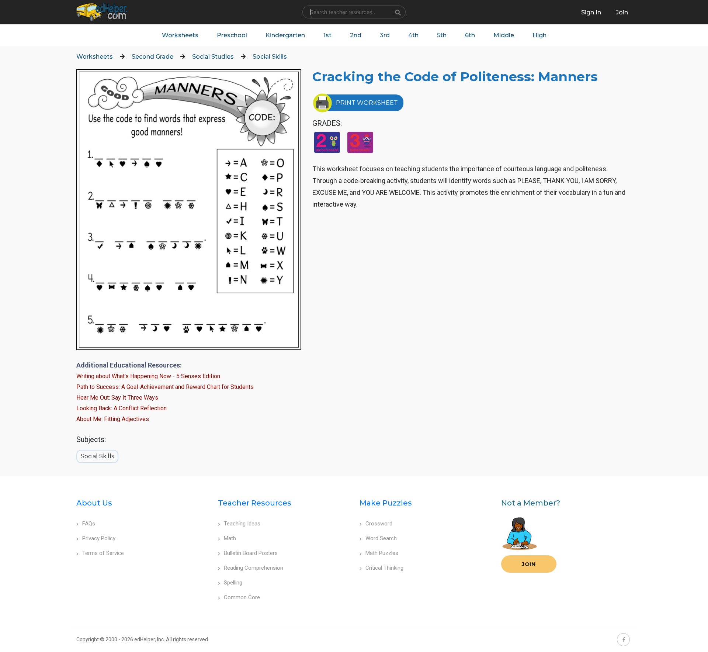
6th (470, 35)
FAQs (88, 523)
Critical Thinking (384, 568)
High (539, 35)
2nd (355, 35)
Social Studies (213, 56)
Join (529, 564)
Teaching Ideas (242, 523)
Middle (503, 35)
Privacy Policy (98, 538)
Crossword (378, 523)
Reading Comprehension (253, 568)
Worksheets (180, 35)
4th (413, 35)
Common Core (242, 597)
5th (442, 35)
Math (230, 538)
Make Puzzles (386, 503)
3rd (385, 35)
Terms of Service (103, 553)
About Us (94, 503)
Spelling (233, 582)
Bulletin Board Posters (251, 553)
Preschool (232, 35)
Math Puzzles (381, 553)
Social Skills (270, 56)
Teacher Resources (254, 503)
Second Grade (152, 56)
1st (327, 35)
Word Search (381, 538)
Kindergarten (285, 35)
